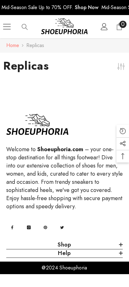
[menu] (7, 26)
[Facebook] (12, 227)
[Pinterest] (45, 227)
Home (12, 45)
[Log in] (104, 26)
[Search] (24, 27)
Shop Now (86, 7)
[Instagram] (29, 227)
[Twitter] (62, 227)
